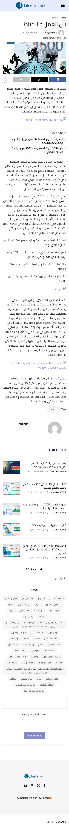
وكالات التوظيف (46, 685)
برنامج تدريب (52, 632)
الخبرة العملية (54, 610)
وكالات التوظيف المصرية (25, 685)
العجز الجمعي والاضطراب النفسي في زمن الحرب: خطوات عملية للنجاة (37, 141)
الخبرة (10, 604)
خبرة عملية (15, 638)
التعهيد (38, 604)
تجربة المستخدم (37, 632)
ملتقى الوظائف (52, 679)
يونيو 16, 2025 (41, 471)
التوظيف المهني (24, 604)
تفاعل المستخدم (51, 638)
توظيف (37, 638)
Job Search (59, 598)
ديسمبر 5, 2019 (29, 32)
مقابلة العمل (11, 663)
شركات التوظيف (20, 650)
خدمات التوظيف (53, 644)
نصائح (39, 679)
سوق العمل (13, 644)
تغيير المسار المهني (18, 632)
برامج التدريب (28, 616)
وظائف (13, 679)
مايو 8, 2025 (41, 529)
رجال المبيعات (28, 644)
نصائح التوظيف (26, 679)
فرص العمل (21, 657)
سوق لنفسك (50, 650)
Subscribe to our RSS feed (33, 797)
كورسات (59, 663)
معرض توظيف (27, 663)
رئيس (40, 644)
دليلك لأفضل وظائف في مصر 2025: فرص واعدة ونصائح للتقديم (37, 150)
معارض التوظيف (44, 663)
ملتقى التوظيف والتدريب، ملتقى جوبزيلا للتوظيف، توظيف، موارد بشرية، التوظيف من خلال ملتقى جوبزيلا (34, 671)
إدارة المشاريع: (44, 598)
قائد (10, 657)
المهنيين (54, 18)
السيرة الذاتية (39, 610)
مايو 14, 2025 (41, 512)
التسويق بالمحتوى (53, 604)
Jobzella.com (52, 822)
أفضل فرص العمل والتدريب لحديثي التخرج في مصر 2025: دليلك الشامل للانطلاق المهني (44, 549)
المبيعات (41, 616)
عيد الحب (34, 657)
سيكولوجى (53, 409)
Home (63, 18)
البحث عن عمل (27, 598)
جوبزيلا (26, 638)
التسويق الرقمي (11, 598)
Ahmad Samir (60, 471)
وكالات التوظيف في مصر (34, 691)
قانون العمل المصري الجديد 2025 (48, 525)
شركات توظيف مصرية (51, 657)
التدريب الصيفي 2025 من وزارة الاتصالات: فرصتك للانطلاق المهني (44, 506)
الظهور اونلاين (24, 610)
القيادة (11, 610)
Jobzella (52, 32)
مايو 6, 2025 (41, 557)
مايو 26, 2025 (41, 492)
